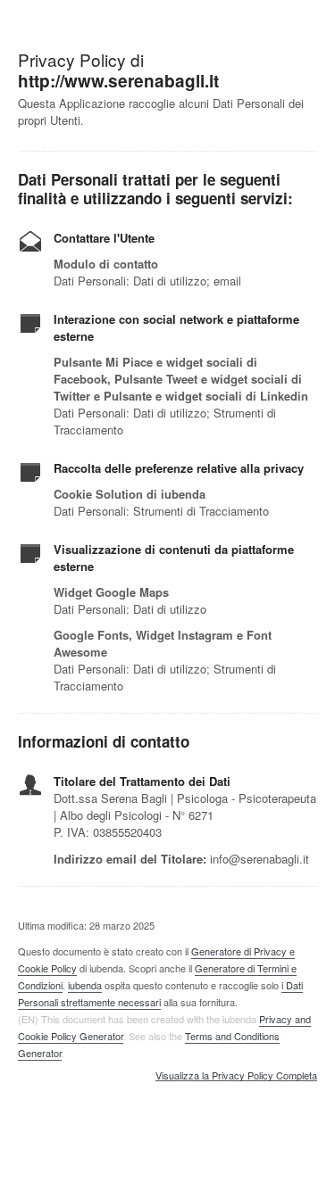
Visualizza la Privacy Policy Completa (236, 1076)
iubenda (85, 985)
